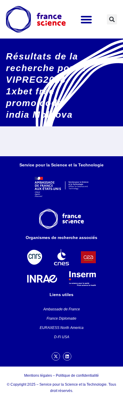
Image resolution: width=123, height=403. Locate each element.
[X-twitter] (56, 356)
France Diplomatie (61, 318)
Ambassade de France (61, 309)
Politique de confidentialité (77, 375)
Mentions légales (38, 375)
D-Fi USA (61, 337)
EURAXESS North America (62, 328)
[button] (86, 19)
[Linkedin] (67, 356)
